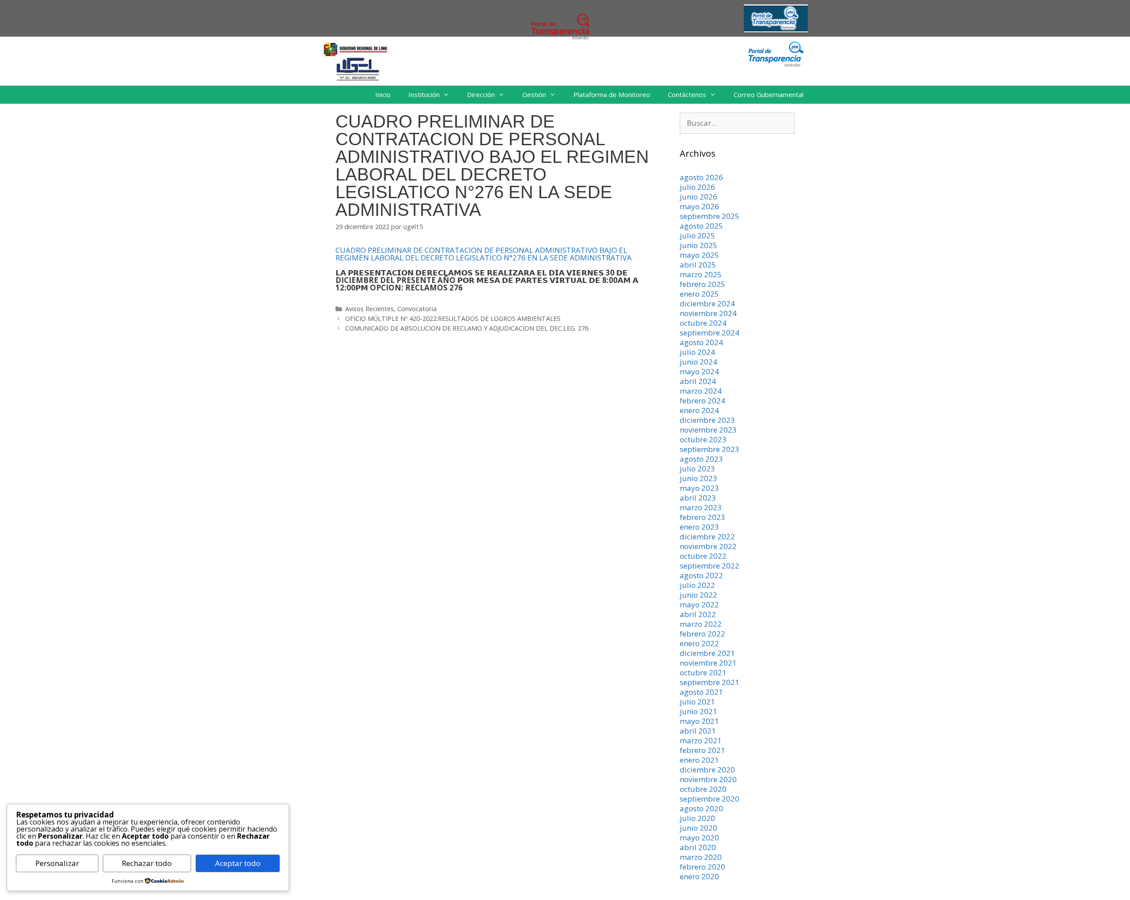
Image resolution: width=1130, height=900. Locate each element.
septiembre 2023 (709, 449)
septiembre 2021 (709, 682)
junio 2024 (698, 362)
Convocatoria (417, 309)
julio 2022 (697, 585)
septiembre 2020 (709, 799)
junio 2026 (698, 197)
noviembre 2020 (708, 779)
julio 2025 (697, 235)
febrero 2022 (702, 634)
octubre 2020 (703, 789)
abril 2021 (698, 731)
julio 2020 (697, 818)
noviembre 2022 (708, 546)
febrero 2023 (702, 517)
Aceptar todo (237, 863)
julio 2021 (697, 702)
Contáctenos (687, 94)
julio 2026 (697, 187)
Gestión (534, 94)
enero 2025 (699, 294)
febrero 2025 (702, 284)
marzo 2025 (701, 274)
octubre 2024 (703, 323)
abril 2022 (698, 614)
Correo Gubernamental (768, 94)
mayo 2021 (699, 721)
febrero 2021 (702, 750)
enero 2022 (699, 643)
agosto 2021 (701, 692)
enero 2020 (699, 876)
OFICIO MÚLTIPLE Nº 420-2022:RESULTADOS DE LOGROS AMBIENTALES (453, 318)
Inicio (383, 94)
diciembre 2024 (707, 303)
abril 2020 (698, 847)
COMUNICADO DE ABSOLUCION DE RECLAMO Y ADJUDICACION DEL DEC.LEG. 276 (466, 328)
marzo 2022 (701, 624)
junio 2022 (698, 595)
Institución (424, 94)
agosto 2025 (701, 226)
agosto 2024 (701, 342)
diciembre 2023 (707, 420)
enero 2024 (699, 410)
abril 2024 (698, 381)
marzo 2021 (701, 740)
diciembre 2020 (707, 769)
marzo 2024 (701, 391)
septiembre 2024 (709, 333)
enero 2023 (699, 527)
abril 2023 (698, 498)
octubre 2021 (703, 672)
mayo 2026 (699, 206)
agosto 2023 (701, 459)
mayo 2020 (699, 837)
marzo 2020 (701, 857)
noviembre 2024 (708, 313)
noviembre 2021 (708, 663)
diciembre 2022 (707, 536)
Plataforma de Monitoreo (611, 94)
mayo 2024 (699, 371)
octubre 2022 (703, 556)
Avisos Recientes (369, 309)
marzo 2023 (701, 507)
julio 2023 (697, 468)
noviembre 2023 (708, 430)
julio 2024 (697, 352)
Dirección (481, 94)
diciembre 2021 (707, 653)
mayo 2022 (699, 604)
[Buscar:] (737, 123)
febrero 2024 (702, 400)
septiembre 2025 (709, 216)
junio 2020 (698, 828)
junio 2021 (698, 711)
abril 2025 (698, 265)
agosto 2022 (701, 575)
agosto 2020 (701, 808)
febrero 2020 (702, 867)
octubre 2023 (703, 439)
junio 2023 (698, 478)
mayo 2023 (699, 488)
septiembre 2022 (709, 566)
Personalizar (57, 863)
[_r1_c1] (776, 64)
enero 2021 (699, 760)
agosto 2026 (701, 177)
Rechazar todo (147, 863)
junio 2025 (698, 245)
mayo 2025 (699, 255)
